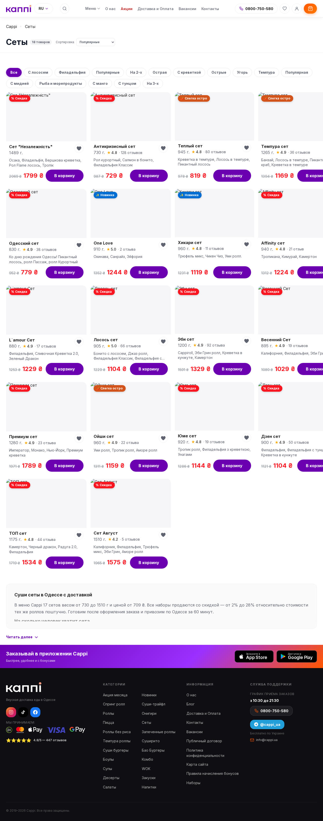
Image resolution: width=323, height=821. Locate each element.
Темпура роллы (116, 741)
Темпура (266, 72)
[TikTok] (23, 712)
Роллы (108, 713)
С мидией (19, 83)
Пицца (108, 722)
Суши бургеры (115, 750)
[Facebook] (35, 712)
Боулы (108, 759)
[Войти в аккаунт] (297, 9)
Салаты (109, 787)
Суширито (151, 741)
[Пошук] (64, 9)
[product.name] (46, 138)
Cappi (11, 26)
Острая (160, 72)
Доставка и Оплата (156, 9)
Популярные (108, 72)
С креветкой (189, 72)
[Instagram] (11, 712)
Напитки (149, 787)
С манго (100, 83)
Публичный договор (204, 741)
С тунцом (127, 83)
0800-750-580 (259, 9)
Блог (190, 704)
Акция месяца (115, 695)
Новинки (149, 695)
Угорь (242, 72)
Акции (126, 9)
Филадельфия (72, 72)
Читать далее (19, 637)
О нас (110, 9)
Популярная (296, 72)
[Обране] (285, 9)
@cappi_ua (270, 724)
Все (13, 72)
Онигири (149, 713)
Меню (90, 8)
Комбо (147, 759)
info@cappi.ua (267, 740)
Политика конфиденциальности (205, 753)
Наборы (193, 783)
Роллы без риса (117, 732)
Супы (107, 768)
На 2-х (136, 72)
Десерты (111, 778)
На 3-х (153, 83)
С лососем (38, 72)
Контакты (210, 9)
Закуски (148, 778)
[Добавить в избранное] (79, 148)
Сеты (146, 722)
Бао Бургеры (153, 750)
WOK (146, 768)
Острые (218, 72)
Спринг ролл (114, 704)
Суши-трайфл (153, 704)
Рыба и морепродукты (60, 83)
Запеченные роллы (158, 732)
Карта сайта (197, 764)
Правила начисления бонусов (212, 773)
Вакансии (187, 9)
